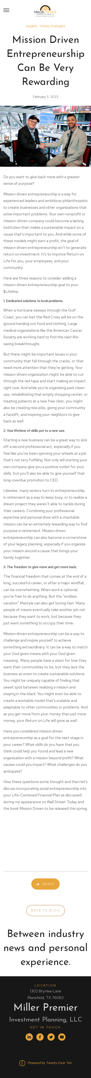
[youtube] (62, 1037)
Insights (31, 26)
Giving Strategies (52, 26)
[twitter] (51, 1037)
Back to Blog (45, 910)
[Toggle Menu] (6, 10)
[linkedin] (29, 1037)
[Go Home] (46, 10)
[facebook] (40, 1037)
